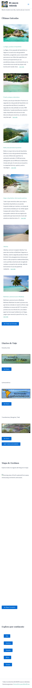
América (8, 643)
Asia (7, 636)
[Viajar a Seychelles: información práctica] (16, 184)
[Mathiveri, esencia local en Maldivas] (16, 283)
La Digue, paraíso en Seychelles (12, 47)
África (7, 657)
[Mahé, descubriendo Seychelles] (16, 133)
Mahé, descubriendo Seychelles (12, 148)
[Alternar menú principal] (28, 4)
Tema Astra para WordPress (21, 684)
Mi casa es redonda (13, 4)
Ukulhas (5, 247)
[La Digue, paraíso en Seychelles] (16, 33)
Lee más (21, 67)
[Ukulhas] (16, 233)
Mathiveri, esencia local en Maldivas (13, 297)
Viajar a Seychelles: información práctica (15, 198)
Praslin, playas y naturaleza (11, 97)
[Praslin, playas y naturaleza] (16, 83)
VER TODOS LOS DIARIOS (11, 444)
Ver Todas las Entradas (10, 324)
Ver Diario (6, 369)
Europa (8, 665)
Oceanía (8, 650)
